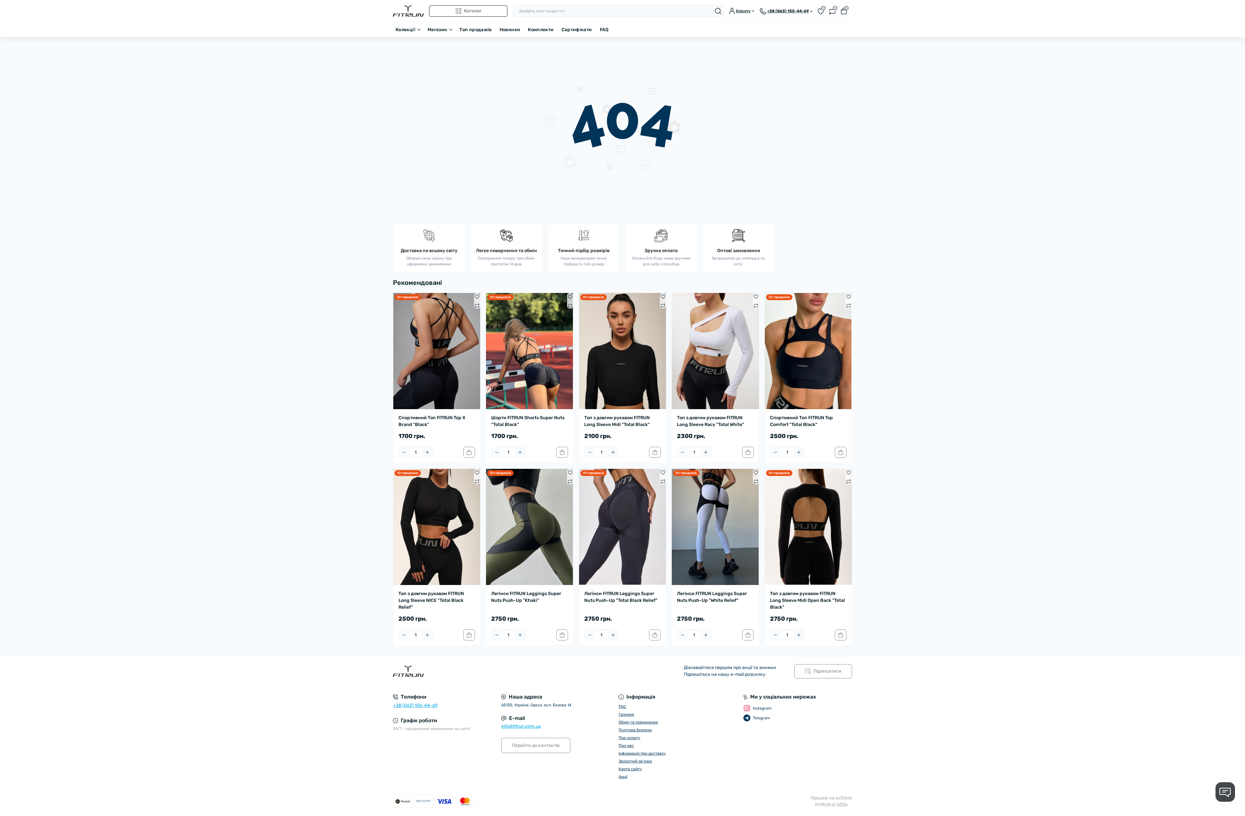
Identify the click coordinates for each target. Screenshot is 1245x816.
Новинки (510, 29)
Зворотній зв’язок (635, 761)
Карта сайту (630, 769)
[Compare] (477, 305)
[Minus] (404, 452)
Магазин (437, 29)
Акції (623, 776)
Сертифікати (577, 29)
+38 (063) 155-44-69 (415, 705)
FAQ (604, 29)
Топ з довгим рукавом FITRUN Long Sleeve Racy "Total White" (710, 421)
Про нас (626, 745)
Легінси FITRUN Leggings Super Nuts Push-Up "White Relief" (712, 597)
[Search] (718, 11)
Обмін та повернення (638, 722)
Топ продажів (475, 29)
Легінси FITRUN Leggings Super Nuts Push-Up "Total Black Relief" (621, 597)
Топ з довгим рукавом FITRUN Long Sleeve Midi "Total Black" (617, 421)
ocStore (844, 798)
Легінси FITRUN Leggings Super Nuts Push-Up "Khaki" (526, 597)
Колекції (405, 29)
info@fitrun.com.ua (521, 726)
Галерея (626, 714)
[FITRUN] (506, 671)
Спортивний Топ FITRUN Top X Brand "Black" (431, 421)
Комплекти (540, 29)
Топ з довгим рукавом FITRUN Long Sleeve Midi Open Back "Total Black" (807, 600)
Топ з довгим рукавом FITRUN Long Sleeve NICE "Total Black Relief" (431, 600)
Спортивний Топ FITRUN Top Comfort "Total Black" (801, 421)
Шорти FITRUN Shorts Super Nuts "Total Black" (527, 421)
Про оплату (629, 738)
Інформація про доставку (642, 753)
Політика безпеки (635, 730)
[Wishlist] (477, 296)
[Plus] (427, 452)
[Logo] (408, 11)
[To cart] (469, 452)
